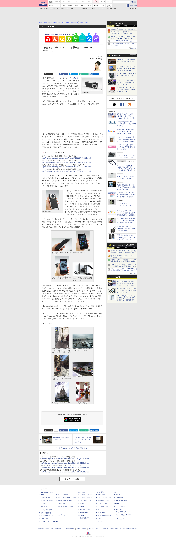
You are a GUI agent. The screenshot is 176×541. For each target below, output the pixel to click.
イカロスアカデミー (103, 507)
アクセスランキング (118, 23)
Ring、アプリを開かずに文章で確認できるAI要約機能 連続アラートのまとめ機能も (126, 139)
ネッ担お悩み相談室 (46, 510)
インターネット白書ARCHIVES (49, 521)
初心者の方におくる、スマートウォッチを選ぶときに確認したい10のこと (126, 290)
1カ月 (133, 26)
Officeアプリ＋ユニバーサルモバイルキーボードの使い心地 (83, 440)
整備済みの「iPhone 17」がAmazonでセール (123, 29)
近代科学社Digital (85, 518)
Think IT (43, 494)
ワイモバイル (64, 8)
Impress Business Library (65, 500)
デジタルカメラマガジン (47, 515)
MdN (97, 510)
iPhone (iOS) (84, 8)
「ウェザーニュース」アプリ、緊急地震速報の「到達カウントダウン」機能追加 (126, 195)
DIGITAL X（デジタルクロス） (66, 507)
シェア (65, 74)
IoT (103, 8)
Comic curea (119, 497)
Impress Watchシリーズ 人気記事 (123, 245)
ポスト (50, 74)
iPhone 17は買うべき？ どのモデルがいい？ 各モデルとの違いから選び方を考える (126, 298)
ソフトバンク (54, 8)
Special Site (116, 55)
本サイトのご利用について (45, 529)
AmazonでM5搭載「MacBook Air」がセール (123, 41)
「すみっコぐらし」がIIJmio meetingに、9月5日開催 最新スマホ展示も (126, 147)
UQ (72, 8)
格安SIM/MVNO (111, 8)
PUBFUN (116, 503)
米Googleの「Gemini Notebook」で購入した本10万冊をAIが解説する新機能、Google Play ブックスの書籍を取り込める (126, 215)
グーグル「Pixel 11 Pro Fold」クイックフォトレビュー (126, 205)
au (47, 8)
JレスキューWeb (102, 503)
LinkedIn (95, 74)
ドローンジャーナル (46, 507)
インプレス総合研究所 (47, 500)
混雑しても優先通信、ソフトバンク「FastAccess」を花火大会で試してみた (126, 187)
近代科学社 (81, 515)
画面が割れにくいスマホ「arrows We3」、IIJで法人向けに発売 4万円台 (126, 237)
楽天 (76, 8)
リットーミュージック (86, 494)
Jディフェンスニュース (104, 497)
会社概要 (105, 529)
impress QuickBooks (121, 500)
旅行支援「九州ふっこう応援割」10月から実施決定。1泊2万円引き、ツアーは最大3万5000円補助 (123, 261)
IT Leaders (44, 503)
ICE (115, 492)
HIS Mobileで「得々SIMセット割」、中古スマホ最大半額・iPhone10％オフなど (126, 221)
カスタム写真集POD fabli (123, 515)
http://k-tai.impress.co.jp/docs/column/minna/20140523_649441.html (66, 171)
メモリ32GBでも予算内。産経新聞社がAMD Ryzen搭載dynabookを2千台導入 (126, 68)
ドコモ (41, 8)
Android (93, 8)
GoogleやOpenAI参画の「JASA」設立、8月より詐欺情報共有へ (126, 124)
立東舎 (82, 503)
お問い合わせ (59, 529)
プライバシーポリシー (95, 529)
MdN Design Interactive (104, 515)
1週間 (126, 26)
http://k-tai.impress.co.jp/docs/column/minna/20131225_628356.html (66, 167)
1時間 (110, 26)
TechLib (100, 521)
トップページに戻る (72, 479)
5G (99, 8)
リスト (56, 74)
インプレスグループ (115, 529)
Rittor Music (81, 492)
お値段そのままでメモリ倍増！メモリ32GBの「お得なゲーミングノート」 (126, 89)
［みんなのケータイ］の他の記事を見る (72, 448)
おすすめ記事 (116, 277)
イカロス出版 (99, 492)
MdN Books (101, 512)
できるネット (44, 518)
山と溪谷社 (81, 507)
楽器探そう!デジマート (86, 497)
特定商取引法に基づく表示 (130, 529)
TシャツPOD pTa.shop (122, 512)
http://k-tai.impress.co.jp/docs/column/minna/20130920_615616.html (66, 162)
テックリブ (99, 518)
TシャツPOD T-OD (85, 500)
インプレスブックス (63, 515)
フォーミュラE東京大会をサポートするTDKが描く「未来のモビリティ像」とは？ (126, 82)
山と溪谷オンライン (85, 509)
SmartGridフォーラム (64, 494)
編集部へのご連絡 (81, 529)
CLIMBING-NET (84, 512)
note (85, 74)
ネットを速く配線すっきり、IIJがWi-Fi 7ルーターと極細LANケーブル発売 (126, 228)
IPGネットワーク (118, 509)
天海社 (118, 494)
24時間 (118, 26)
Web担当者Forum (45, 497)
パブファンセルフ (121, 506)
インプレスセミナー (63, 503)
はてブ (75, 74)
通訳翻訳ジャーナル (103, 500)
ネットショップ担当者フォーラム (67, 497)
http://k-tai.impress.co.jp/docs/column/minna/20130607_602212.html (66, 158)
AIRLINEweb (101, 494)
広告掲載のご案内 (69, 529)
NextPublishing (62, 518)
